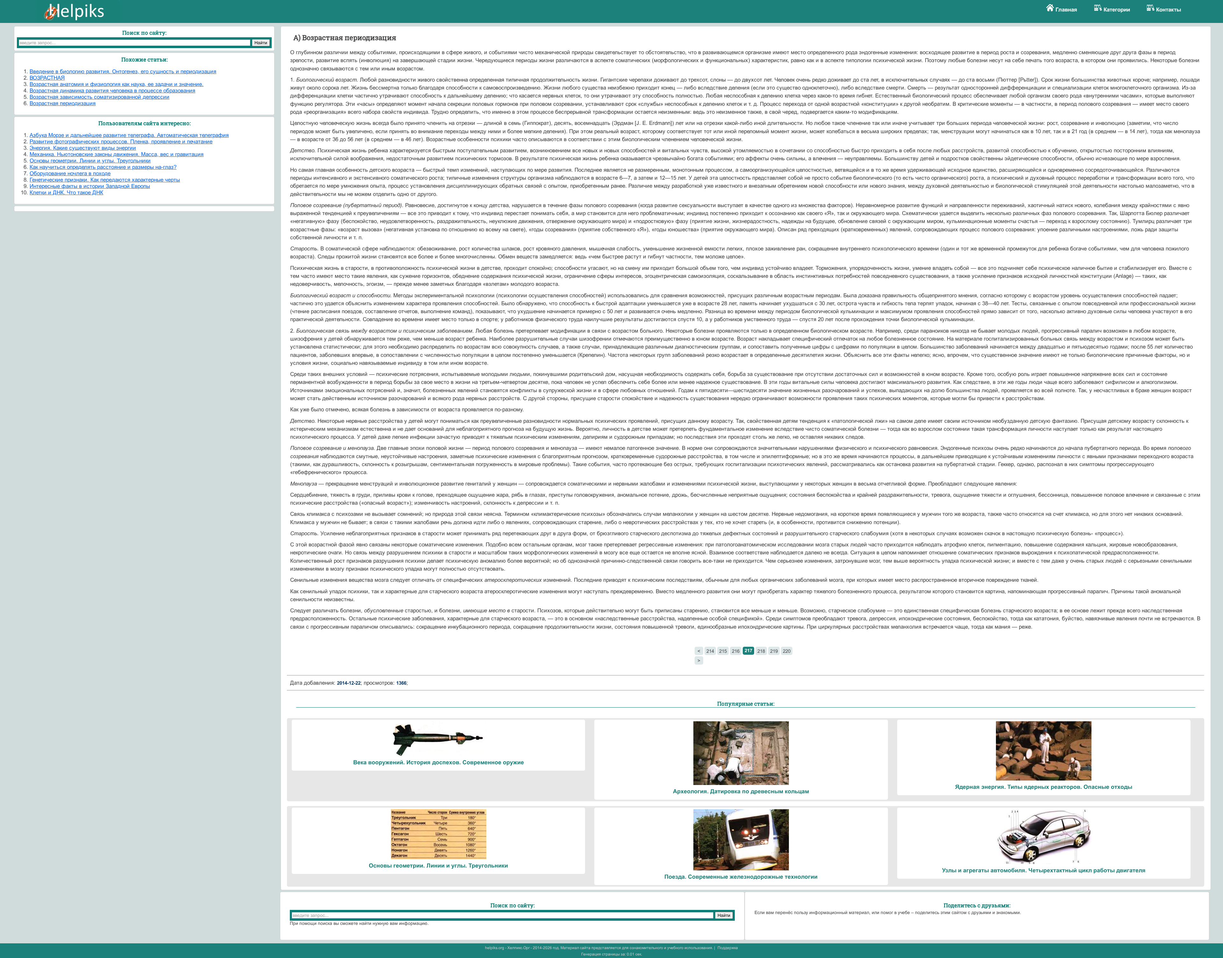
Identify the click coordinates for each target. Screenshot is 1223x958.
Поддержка (728, 948)
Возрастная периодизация (63, 103)
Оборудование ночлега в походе (70, 173)
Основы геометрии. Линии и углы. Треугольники (90, 161)
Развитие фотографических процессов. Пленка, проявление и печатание (121, 142)
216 (736, 651)
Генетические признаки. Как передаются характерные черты (105, 180)
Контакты (1168, 10)
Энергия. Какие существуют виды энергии (83, 148)
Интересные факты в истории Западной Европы (90, 186)
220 (786, 651)
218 (761, 651)
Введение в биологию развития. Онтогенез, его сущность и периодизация (123, 71)
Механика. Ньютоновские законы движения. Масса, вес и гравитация (117, 154)
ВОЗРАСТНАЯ (47, 78)
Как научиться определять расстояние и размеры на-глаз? (103, 167)
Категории (1117, 10)
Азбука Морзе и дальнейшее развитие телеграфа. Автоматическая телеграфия (129, 135)
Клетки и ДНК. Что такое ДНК (66, 193)
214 (710, 651)
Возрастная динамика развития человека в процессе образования (112, 91)
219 (774, 651)
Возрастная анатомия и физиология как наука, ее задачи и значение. (117, 84)
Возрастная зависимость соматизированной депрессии (99, 97)
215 (723, 651)
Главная (1066, 10)
